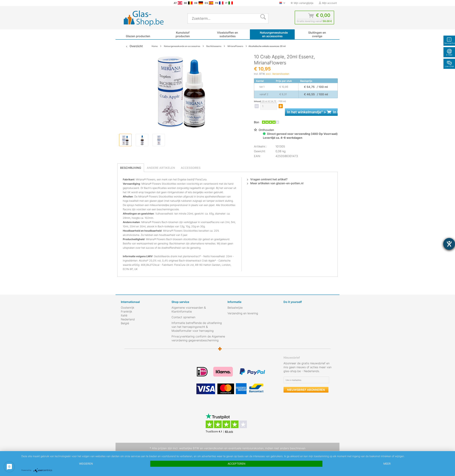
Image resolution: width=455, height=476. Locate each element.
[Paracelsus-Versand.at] (180, 2)
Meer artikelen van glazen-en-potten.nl (276, 183)
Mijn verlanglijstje (303, 2)
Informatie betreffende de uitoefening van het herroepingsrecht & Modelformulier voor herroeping (197, 326)
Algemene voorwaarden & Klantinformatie (189, 309)
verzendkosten (213, 448)
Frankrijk (126, 311)
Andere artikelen (161, 168)
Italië (124, 315)
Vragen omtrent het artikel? (269, 179)
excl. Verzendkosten (277, 73)
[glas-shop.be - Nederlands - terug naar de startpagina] (146, 18)
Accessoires (190, 168)
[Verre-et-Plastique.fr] (221, 2)
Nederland (128, 319)
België (125, 323)
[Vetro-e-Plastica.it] (230, 2)
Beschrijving (130, 168)
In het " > (312, 112)
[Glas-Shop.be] (190, 2)
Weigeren (86, 463)
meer (387, 463)
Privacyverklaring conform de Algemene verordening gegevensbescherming (198, 338)
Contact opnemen (183, 317)
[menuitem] (123, 3)
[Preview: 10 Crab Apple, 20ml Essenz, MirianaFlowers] (125, 140)
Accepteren (236, 463)
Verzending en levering (243, 313)
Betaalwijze (235, 307)
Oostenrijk (127, 307)
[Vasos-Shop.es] (211, 2)
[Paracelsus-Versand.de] (201, 2)
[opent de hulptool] (449, 244)
